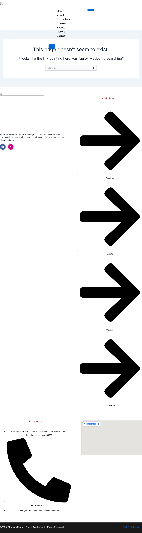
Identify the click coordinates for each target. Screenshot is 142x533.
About (60, 15)
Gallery (61, 31)
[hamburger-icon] (91, 10)
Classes (61, 23)
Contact (62, 35)
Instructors (63, 19)
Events (61, 27)
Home (60, 11)
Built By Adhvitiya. (132, 527)
